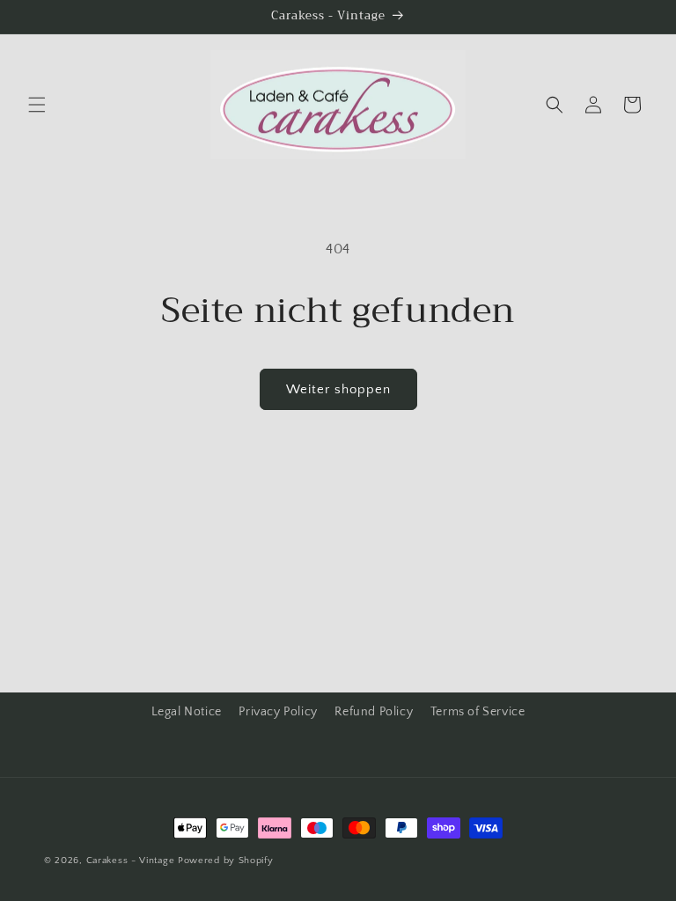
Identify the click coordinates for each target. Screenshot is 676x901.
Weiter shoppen (338, 389)
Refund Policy (373, 712)
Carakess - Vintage (130, 860)
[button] (37, 104)
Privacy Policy (278, 712)
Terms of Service (477, 712)
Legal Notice (186, 712)
